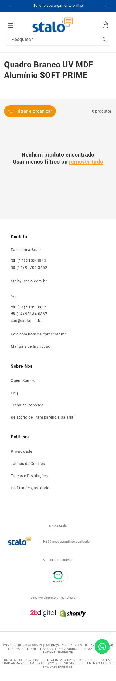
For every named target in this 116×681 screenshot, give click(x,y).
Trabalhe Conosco (27, 405)
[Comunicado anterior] (10, 6)
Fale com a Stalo (26, 249)
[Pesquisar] (93, 24)
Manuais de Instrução (30, 346)
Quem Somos (23, 380)
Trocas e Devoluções (29, 476)
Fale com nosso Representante (39, 334)
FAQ (14, 393)
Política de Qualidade (30, 488)
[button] (11, 25)
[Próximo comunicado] (106, 6)
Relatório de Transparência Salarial (42, 417)
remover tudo (86, 161)
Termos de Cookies (28, 463)
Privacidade (21, 451)
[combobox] (58, 40)
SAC (14, 296)
